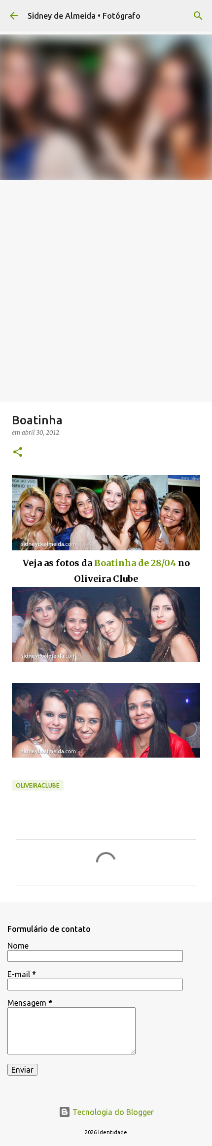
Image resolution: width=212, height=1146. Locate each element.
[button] (18, 452)
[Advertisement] (106, 291)
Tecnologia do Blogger (112, 1112)
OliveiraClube (38, 785)
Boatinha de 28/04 (135, 563)
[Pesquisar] (198, 16)
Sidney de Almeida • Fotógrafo (84, 15)
